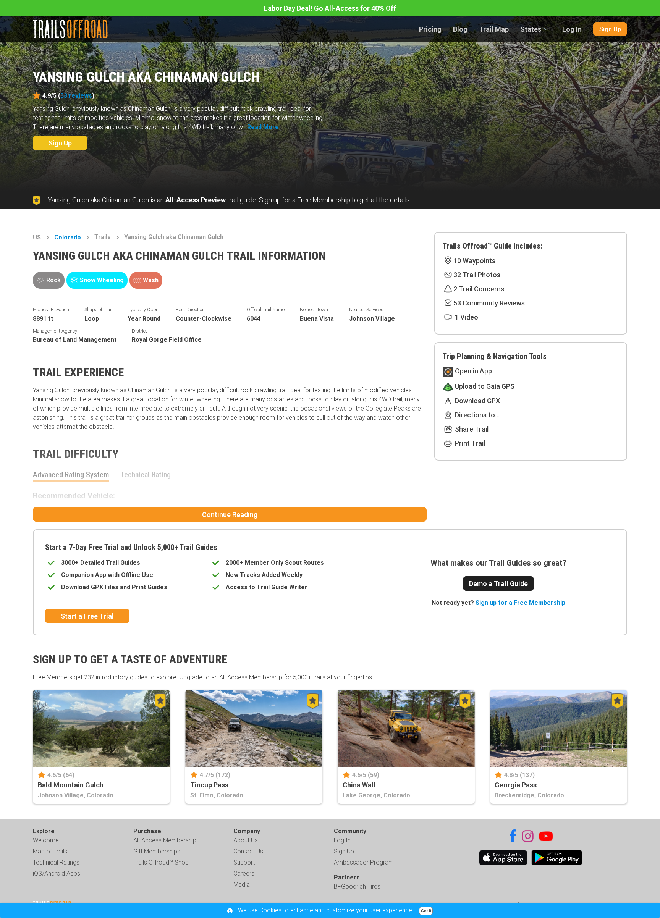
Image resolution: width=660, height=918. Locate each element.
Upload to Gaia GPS (483, 386)
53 (76, 95)
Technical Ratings (56, 862)
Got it (426, 910)
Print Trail (469, 443)
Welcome (46, 840)
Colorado (67, 237)
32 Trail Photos (476, 275)
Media (241, 884)
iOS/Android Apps (56, 873)
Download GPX (476, 401)
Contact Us (248, 851)
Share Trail (471, 429)
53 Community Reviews (489, 303)
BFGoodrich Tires (357, 886)
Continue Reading (229, 515)
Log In (572, 29)
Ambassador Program (364, 862)
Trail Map (494, 29)
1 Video (465, 317)
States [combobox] (530, 29)
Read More (263, 127)
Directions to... (476, 415)
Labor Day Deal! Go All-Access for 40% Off (330, 8)
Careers (243, 873)
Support (244, 862)
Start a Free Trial (87, 616)
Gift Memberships (156, 851)
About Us (245, 840)
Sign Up (610, 29)
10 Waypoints (474, 261)
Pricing (430, 29)
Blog (460, 29)
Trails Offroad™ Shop (161, 862)
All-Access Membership (164, 840)
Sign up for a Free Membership (520, 602)
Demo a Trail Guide (498, 584)
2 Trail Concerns (478, 289)
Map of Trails (50, 851)
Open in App (472, 371)
